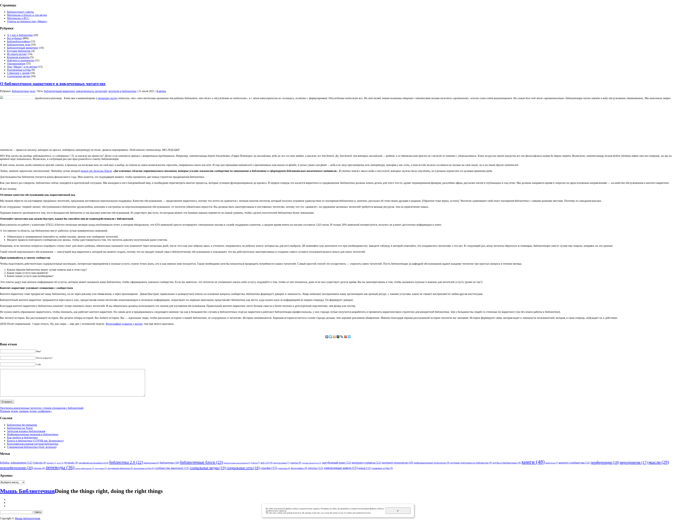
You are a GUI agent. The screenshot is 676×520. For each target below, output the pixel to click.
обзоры (39, 468)
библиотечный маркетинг (59, 91)
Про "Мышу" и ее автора (22, 66)
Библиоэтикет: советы (20, 11)
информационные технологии (432, 462)
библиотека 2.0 (126, 462)
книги (533, 462)
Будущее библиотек (19, 50)
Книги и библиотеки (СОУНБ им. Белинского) (35, 440)
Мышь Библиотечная (27, 491)
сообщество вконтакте (172, 468)
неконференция (16, 468)
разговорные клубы (144, 468)
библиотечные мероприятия (237, 463)
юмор (364, 468)
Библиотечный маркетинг (22, 47)
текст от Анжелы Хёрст (96, 170)
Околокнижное (16, 63)
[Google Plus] (345, 336)
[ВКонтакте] (327, 336)
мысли (658, 462)
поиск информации (84, 468)
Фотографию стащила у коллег (124, 323)
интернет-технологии (397, 462)
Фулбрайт (71, 462)
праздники (101, 468)
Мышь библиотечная (27, 518)
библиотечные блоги (201, 462)
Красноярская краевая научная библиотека (32, 443)
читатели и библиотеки (122, 91)
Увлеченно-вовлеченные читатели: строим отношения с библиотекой (41, 407)
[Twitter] (331, 336)
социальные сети (243, 468)
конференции (605, 462)
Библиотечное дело (18, 44)
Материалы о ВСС (18, 18)
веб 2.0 (267, 462)
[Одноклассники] (334, 336)
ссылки (269, 468)
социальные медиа (208, 468)
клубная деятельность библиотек (471, 462)
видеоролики (281, 462)
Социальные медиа (18, 76)
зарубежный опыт (336, 462)
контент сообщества (574, 462)
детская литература (311, 463)
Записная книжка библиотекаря (26, 431)
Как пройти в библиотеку (22, 437)
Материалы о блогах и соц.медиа (27, 15)
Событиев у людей (18, 73)
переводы (60, 467)
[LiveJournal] (342, 336)
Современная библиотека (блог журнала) (32, 446)
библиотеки (169, 462)
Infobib (51, 463)
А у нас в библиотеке (20, 35)
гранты (295, 462)
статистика (284, 468)
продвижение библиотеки (120, 468)
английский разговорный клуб (93, 463)
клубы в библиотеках (507, 462)
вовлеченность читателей (91, 91)
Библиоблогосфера (18, 41)
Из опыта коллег (17, 54)
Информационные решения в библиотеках (32, 434)
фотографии (299, 468)
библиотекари (151, 463)
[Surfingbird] (349, 336)
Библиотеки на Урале (20, 428)
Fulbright (39, 462)
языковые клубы (382, 468)
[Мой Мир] (338, 336)
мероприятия (634, 462)
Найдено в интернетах (20, 60)
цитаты (315, 468)
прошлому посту (108, 98)
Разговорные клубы (19, 69)
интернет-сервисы (366, 462)
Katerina (161, 91)
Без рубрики (14, 38)
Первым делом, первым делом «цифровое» (26, 411)
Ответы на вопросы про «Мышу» (27, 21)
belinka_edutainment (16, 462)
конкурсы (551, 462)
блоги (255, 462)
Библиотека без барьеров (22, 424)
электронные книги (341, 468)
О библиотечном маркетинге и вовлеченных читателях (53, 83)
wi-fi (60, 463)
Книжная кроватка (18, 57)
